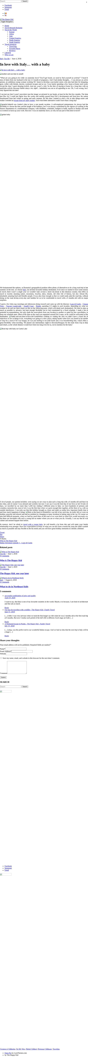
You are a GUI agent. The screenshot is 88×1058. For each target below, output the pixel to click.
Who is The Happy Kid (8, 541)
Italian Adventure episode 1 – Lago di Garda (16, 543)
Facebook (8, 5)
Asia (10, 36)
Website (3, 654)
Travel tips (13, 46)
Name (2, 649)
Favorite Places (14, 49)
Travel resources (10, 44)
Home (7, 26)
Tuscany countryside (13, 306)
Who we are (9, 55)
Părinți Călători (31, 1049)
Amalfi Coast (28, 306)
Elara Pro (8, 1053)
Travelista (56, 1049)
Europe (11, 32)
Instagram (8, 7)
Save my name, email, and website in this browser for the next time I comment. (31, 658)
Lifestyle (8, 53)
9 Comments (4, 556)
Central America (15, 38)
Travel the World (11, 30)
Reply (7, 608)
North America (14, 40)
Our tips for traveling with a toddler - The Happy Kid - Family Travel (30, 610)
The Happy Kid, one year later (14, 573)
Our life (7, 59)
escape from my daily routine (24, 100)
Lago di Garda (75, 304)
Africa (11, 34)
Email (7, 9)
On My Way (20, 1049)
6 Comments (4, 569)
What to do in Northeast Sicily (14, 586)
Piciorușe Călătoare (45, 1049)
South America (14, 42)
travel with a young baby (33, 524)
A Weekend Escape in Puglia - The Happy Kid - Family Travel (27, 624)
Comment (3, 673)
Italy (1, 59)
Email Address (5, 651)
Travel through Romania (13, 28)
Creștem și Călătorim (7, 1049)
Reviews (12, 51)
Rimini (38, 306)
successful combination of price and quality (20, 596)
